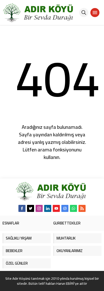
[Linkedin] (47, 208)
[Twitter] (30, 208)
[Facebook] (21, 208)
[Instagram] (39, 208)
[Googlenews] (64, 208)
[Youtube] (56, 208)
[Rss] (82, 208)
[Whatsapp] (73, 208)
